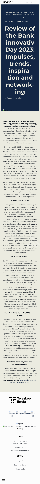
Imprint (20, 461)
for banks (9, 21)
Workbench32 (22, 21)
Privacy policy (20, 469)
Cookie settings (20, 465)
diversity (20, 429)
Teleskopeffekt (10, 12)
